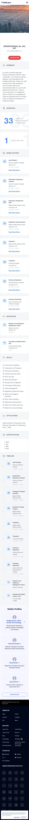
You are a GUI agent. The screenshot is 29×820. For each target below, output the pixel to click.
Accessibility (5, 739)
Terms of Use (5, 732)
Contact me (14, 58)
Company (17, 717)
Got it (23, 817)
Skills (3, 714)
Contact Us (5, 729)
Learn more (17, 817)
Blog (3, 735)
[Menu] (27, 2)
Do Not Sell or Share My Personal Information (20, 743)
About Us (17, 732)
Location (4, 717)
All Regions (18, 739)
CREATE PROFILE (14, 694)
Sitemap (17, 735)
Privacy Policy (5, 742)
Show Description (14, 170)
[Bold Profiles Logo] (6, 2)
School (16, 714)
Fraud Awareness (6, 745)
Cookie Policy (18, 729)
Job (3, 720)
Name (16, 720)
